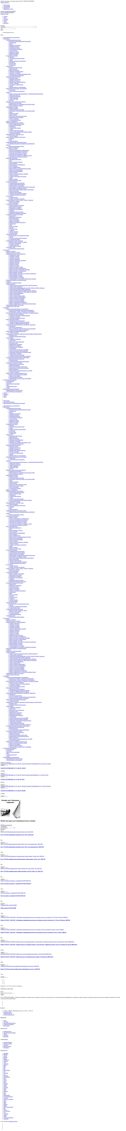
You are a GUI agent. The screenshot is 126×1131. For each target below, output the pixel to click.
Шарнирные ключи (14, 53)
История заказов (8, 1043)
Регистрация (7, 5)
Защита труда (9, 66)
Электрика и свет (10, 247)
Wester (5, 1088)
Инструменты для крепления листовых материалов (22, 187)
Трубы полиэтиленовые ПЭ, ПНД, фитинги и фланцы (22, 292)
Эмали (8, 387)
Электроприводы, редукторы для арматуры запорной (22, 278)
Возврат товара (7, 1046)
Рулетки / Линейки (14, 83)
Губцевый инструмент (12, 55)
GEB (5, 1062)
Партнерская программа (10, 1032)
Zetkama (6, 1091)
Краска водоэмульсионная (12, 383)
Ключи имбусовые (14, 218)
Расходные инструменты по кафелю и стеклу (20, 155)
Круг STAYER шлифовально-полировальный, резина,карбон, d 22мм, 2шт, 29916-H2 (23, 859)
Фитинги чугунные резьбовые (16, 301)
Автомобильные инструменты (16, 183)
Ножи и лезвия (13, 114)
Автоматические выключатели (17, 320)
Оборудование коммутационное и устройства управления (20, 324)
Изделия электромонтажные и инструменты (17, 309)
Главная (5, 16)
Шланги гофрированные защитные (18, 302)
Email (2, 991)
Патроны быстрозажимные (16, 171)
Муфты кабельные (14, 369)
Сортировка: (4, 826)
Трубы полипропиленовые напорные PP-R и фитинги (22, 290)
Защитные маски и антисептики (12, 37)
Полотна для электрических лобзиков (18, 173)
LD (4, 1071)
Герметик (11, 138)
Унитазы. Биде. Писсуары (12, 306)
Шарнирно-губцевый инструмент (17, 213)
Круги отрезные (13, 166)
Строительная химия (14, 239)
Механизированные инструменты (14, 122)
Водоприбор (7, 1095)
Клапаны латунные (14, 263)
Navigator (6, 1073)
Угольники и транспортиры (16, 84)
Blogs (5, 397)
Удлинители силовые (14, 316)
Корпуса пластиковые (14, 376)
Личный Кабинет (8, 1042)
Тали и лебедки (13, 50)
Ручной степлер (13, 229)
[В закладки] (5, 765)
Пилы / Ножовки (13, 226)
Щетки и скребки (13, 54)
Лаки (7, 385)
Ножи (10, 225)
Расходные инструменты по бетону (18, 152)
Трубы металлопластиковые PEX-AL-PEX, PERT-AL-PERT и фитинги (27, 288)
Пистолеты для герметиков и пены (18, 116)
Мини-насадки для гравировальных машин (20, 168)
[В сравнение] (7, 765)
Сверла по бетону (13, 175)
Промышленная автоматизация (11, 389)
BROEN (6, 1054)
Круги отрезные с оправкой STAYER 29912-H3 (13, 895)
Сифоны (8, 281)
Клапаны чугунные (14, 265)
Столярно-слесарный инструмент (14, 214)
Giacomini (6, 1063)
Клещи (11, 59)
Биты (10, 160)
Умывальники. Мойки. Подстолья (14, 305)
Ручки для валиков (14, 118)
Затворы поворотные (14, 261)
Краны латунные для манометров (17, 271)
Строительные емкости (15, 120)
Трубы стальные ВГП (14, 294)
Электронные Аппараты (15, 353)
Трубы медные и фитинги (15, 286)
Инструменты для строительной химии (19, 235)
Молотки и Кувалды (14, 221)
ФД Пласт (6, 1119)
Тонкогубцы (12, 65)
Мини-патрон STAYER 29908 (8, 908)
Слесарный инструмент (12, 204)
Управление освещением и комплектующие (20, 352)
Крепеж (8, 92)
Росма (5, 1109)
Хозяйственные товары (15, 246)
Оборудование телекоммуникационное (16, 331)
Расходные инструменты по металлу (18, 156)
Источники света (13, 343)
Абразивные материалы (15, 159)
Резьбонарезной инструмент (16, 212)
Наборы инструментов (15, 45)
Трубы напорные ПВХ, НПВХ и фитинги (19, 289)
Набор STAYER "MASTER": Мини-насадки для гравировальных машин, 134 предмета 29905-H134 (27, 956)
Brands (5, 393)
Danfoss (5, 1057)
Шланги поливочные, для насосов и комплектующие (22, 303)
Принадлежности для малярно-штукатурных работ (22, 104)
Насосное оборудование (15, 125)
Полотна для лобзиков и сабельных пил (19, 150)
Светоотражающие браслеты (16, 75)
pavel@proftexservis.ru (9, 1014)
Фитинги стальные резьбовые (16, 299)
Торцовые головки (14, 51)
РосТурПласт (7, 1111)
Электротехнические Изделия (16, 355)
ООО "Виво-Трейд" (8, 1107)
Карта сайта (6, 1025)
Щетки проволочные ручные (16, 146)
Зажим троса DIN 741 (14, 95)
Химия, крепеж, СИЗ (11, 234)
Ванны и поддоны (11, 251)
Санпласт (6, 1113)
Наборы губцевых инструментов (17, 61)
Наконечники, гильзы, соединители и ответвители (22, 311)
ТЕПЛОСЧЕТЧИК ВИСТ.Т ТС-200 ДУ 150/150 (13, 768)
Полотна (11, 227)
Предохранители (13, 360)
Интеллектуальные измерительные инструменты (21, 189)
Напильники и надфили (15, 208)
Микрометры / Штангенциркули (17, 82)
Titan (5, 1082)
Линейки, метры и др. (14, 80)
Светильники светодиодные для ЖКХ (18, 349)
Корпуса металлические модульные (18, 374)
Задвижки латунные (14, 255)
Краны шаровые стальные (15, 274)
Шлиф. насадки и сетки (15, 180)
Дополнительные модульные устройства (19, 322)
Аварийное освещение (15, 339)
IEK (4, 1067)
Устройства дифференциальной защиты (19, 323)
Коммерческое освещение (15, 344)
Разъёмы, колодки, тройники (16, 314)
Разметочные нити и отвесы (16, 117)
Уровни (11, 86)
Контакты (6, 23)
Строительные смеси (11, 386)
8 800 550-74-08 (7, 1012)
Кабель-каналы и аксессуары (16, 364)
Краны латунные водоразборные (17, 268)
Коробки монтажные (14, 365)
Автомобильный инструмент (13, 40)
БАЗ (5, 1092)
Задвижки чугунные (14, 257)
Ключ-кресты (12, 42)
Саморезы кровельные (14, 96)
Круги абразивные (14, 202)
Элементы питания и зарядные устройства (20, 356)
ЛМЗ (5, 1103)
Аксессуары (12, 340)
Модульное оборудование (12, 319)
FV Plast (6, 1061)
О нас (5, 17)
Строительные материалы (10, 379)
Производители (7, 1031)
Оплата (5, 20)
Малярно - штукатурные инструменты (16, 101)
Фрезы (11, 177)
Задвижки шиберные (14, 259)
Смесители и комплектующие (13, 282)
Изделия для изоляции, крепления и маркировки (21, 310)
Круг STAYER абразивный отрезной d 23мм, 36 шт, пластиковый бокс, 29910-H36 (22, 847)
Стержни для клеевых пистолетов (17, 176)
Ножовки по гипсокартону (16, 209)
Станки (11, 129)
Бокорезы (11, 57)
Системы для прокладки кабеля (14, 362)
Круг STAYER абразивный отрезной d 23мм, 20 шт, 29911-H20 (17, 834)
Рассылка (6, 1035)
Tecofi (5, 1081)
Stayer (5, 1079)
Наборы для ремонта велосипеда (17, 222)
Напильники (12, 223)
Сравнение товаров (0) (6, 825)
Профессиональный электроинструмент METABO (22, 143)
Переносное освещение (15, 345)
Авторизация (7, 6)
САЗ (5, 1112)
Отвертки (11, 210)
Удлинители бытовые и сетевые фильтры (19, 315)
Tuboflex (6, 1083)
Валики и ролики (13, 108)
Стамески (11, 230)
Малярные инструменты (15, 103)
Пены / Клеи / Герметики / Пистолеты (15, 137)
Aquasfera (6, 1053)
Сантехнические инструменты (17, 91)
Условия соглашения (9, 1024)
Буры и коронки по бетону (16, 162)
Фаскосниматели (13, 233)
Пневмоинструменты (14, 48)
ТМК (5, 1116)
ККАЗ (5, 1102)
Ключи (11, 44)
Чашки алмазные (13, 179)
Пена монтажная (13, 135)
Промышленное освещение (16, 347)
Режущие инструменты (15, 243)
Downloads (6, 1047)
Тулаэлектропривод (8, 1117)
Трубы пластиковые (14, 372)
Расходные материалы (11, 158)
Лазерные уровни (13, 78)
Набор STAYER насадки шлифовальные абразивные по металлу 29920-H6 (20, 969)
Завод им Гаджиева (8, 1099)
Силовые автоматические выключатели (19, 361)
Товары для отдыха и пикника (16, 198)
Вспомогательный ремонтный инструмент (20, 41)
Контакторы (12, 326)
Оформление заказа (8, 9)
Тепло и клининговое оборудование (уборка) (20, 132)
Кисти (10, 112)
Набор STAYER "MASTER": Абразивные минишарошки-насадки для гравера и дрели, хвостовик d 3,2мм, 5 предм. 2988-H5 (33, 932)
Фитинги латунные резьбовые (16, 298)
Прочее (8, 145)
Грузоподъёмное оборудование (17, 184)
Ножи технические (14, 191)
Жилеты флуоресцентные (15, 67)
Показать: (3, 829)
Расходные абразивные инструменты (18, 151)
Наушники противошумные (16, 71)
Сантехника (12, 90)
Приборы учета (13, 335)
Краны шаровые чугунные (16, 276)
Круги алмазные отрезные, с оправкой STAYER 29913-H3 (16, 883)
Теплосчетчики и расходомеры (14, 391)
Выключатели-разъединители (16, 358)
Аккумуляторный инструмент (16, 124)
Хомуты (11, 100)
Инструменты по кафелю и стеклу (17, 188)
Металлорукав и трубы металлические (19, 368)
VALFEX (6, 1087)
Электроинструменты (14, 133)
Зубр (5, 1100)
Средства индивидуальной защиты (18, 238)
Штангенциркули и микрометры (17, 87)
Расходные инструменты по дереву (18, 154)
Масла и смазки (13, 149)
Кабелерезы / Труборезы (15, 217)
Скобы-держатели (13, 97)
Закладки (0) (7, 7)
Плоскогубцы (12, 63)
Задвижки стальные (14, 256)
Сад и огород (9, 196)
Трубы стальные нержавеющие (17, 295)
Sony (5, 1078)
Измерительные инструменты (16, 185)
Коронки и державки (14, 201)
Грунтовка (9, 382)
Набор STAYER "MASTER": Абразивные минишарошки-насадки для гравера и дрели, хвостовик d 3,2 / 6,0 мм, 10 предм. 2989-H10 (35, 920)
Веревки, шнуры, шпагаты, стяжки (18, 242)
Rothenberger (7, 1077)
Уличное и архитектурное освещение (18, 351)
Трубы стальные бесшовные (16, 293)
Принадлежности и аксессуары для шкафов (20, 378)
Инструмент (7, 38)
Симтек (5, 1115)
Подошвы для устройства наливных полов (20, 74)
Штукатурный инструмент (16, 105)
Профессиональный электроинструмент (16, 142)
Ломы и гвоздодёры (14, 219)
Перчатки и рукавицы (14, 72)
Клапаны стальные (14, 264)
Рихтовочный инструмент (15, 49)
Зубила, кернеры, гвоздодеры (16, 205)
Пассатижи (12, 62)
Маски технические (14, 70)
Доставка (6, 19)
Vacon (5, 1086)
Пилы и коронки (13, 172)
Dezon (5, 1058)
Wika (5, 1090)
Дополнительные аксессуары (16, 109)
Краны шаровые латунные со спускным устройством (22, 273)
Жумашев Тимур (13, 1121)
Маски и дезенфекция (11, 121)
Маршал (6, 1104)
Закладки (6, 1045)
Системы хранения (14, 244)
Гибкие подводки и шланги (13, 252)
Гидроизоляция (10, 381)
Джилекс (6, 1098)
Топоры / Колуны (13, 231)
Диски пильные (13, 163)
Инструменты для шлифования (17, 164)
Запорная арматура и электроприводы (15, 254)
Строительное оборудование (16, 130)
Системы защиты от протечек (16, 277)
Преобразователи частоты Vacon (14, 390)
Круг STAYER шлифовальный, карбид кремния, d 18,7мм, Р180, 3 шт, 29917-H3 (22, 871)
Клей (10, 139)
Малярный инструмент (12, 107)
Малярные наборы (14, 113)
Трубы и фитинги (10, 284)
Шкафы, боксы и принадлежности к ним (16, 373)
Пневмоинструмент (14, 46)
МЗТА (5, 1105)
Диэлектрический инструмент (16, 58)
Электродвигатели (14, 332)
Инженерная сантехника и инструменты (16, 88)
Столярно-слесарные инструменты (18, 193)
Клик (2, 994)
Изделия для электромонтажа (16, 341)
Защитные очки (13, 69)
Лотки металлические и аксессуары (18, 366)
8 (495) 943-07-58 (8, 1013)
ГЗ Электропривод (8, 1096)
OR (4, 1074)
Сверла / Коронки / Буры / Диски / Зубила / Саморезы (19, 200)
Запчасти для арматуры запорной (17, 260)
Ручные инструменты (11, 181)
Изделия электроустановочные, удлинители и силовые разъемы (22, 313)
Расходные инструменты (12, 147)
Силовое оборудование (15, 128)
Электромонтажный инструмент (17, 194)
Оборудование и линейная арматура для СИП (20, 370)
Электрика (6, 307)
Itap (4, 1069)
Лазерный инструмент (14, 79)
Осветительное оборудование (16, 248)
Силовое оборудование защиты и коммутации (17, 357)
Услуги (5, 21)
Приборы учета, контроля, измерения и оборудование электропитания (23, 334)
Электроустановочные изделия (17, 318)
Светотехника (9, 337)
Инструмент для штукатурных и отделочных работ (22, 111)
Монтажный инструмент (15, 206)
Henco (5, 1065)
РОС (5, 1108)
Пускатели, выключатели (15, 327)
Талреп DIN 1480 (13, 99)
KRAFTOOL (7, 1070)
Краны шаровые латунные (16, 272)
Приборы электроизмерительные (17, 336)
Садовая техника (13, 197)
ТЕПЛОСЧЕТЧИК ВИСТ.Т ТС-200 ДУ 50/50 (12, 779)
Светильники (12, 348)
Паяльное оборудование (15, 192)
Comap (5, 1056)
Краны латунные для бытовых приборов (19, 269)
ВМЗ (5, 1094)
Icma (5, 1066)
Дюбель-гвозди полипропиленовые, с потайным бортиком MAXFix (26, 93)
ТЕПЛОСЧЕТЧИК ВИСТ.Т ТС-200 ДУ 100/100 (13, 790)
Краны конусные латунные (16, 267)
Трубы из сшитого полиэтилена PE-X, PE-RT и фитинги (23, 285)
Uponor (5, 1084)
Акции (5, 395)
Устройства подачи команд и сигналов (18, 330)
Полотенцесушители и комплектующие (16, 280)
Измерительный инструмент (13, 76)
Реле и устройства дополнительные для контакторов (22, 328)
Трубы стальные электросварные (17, 297)
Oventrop (6, 1075)
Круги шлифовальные (14, 167)
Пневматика (12, 126)
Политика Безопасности (10, 1023)
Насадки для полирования (15, 170)
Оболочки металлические (15, 377)
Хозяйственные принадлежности (14, 240)
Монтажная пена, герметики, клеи (15, 134)
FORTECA (6, 1060)
